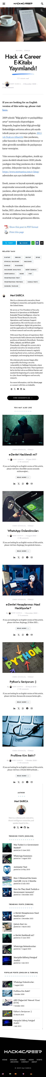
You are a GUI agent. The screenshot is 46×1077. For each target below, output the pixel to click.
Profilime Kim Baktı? (23, 755)
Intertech (22, 340)
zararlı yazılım (11, 286)
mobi (22, 274)
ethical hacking (11, 261)
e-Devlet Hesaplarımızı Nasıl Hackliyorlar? (23, 606)
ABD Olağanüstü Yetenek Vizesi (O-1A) (26, 1001)
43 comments (24, 763)
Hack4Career (23, 4)
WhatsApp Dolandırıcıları (23, 531)
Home (4, 1060)
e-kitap (7, 257)
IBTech (27, 342)
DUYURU (19, 51)
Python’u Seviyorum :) (23, 682)
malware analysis (12, 270)
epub (38, 257)
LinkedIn (31, 385)
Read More (21, 477)
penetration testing (13, 282)
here (4, 110)
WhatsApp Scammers (23, 855)
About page (37, 382)
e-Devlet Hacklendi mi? (23, 454)
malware (19, 265)
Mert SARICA (15, 84)
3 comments (24, 615)
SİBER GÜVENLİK (19, 450)
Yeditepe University (29, 365)
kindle (7, 265)
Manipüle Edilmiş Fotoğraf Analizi (24, 1021)
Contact (25, 1062)
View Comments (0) (21, 398)
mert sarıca (31, 270)
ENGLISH (13, 1060)
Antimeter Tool (20, 867)
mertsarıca (9, 274)
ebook (18, 257)
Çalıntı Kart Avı (20, 924)
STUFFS (39, 1060)
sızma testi (33, 282)
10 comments (24, 462)
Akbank (18, 342)
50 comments (24, 689)
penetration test (12, 278)
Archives (14, 1062)
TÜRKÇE (27, 51)
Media (31, 1060)
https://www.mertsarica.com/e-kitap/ (20, 171)
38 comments (24, 538)
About (34, 1062)
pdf (30, 274)
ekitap (28, 257)
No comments (9, 87)
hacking (28, 261)
